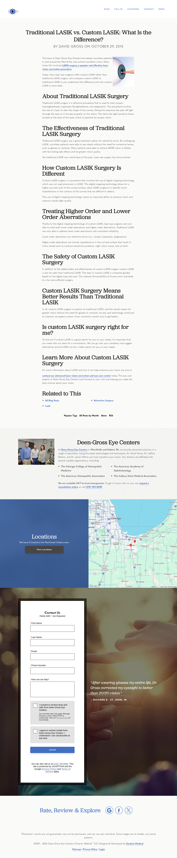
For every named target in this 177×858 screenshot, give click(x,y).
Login (102, 849)
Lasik (47, 405)
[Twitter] (128, 810)
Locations (133, 9)
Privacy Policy (62, 718)
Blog (107, 9)
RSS (111, 415)
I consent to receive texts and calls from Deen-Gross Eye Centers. (54, 712)
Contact (149, 9)
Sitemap (76, 849)
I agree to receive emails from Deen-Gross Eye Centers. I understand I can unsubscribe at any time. (54, 734)
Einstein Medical (134, 843)
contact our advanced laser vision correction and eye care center (76, 375)
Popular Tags (70, 415)
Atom (104, 415)
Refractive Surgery (104, 400)
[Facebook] (119, 810)
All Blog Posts (52, 400)
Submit (52, 750)
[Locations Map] (132, 543)
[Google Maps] (109, 810)
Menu (162, 9)
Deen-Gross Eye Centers (74, 449)
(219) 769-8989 (94, 486)
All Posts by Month (89, 415)
